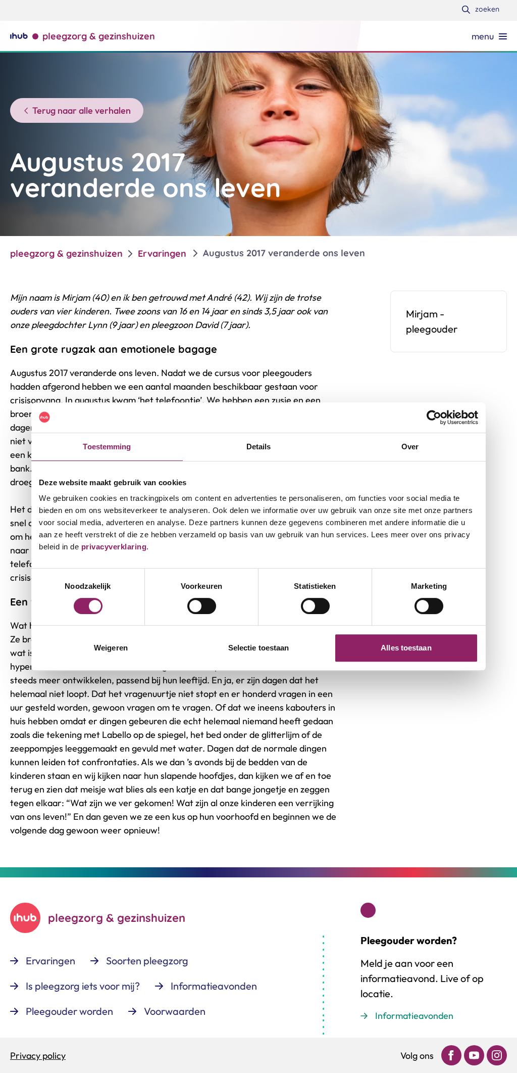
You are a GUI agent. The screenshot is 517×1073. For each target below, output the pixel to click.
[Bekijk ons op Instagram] (497, 1055)
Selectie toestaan (258, 647)
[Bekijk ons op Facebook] (451, 1055)
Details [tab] (258, 446)
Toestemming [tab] (107, 446)
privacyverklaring (112, 546)
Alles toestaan (406, 647)
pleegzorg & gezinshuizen (66, 253)
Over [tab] (410, 446)
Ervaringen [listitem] (162, 253)
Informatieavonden (414, 1015)
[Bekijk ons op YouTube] (474, 1055)
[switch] (201, 606)
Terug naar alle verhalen (81, 110)
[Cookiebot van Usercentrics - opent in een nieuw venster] (434, 417)
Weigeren (111, 647)
